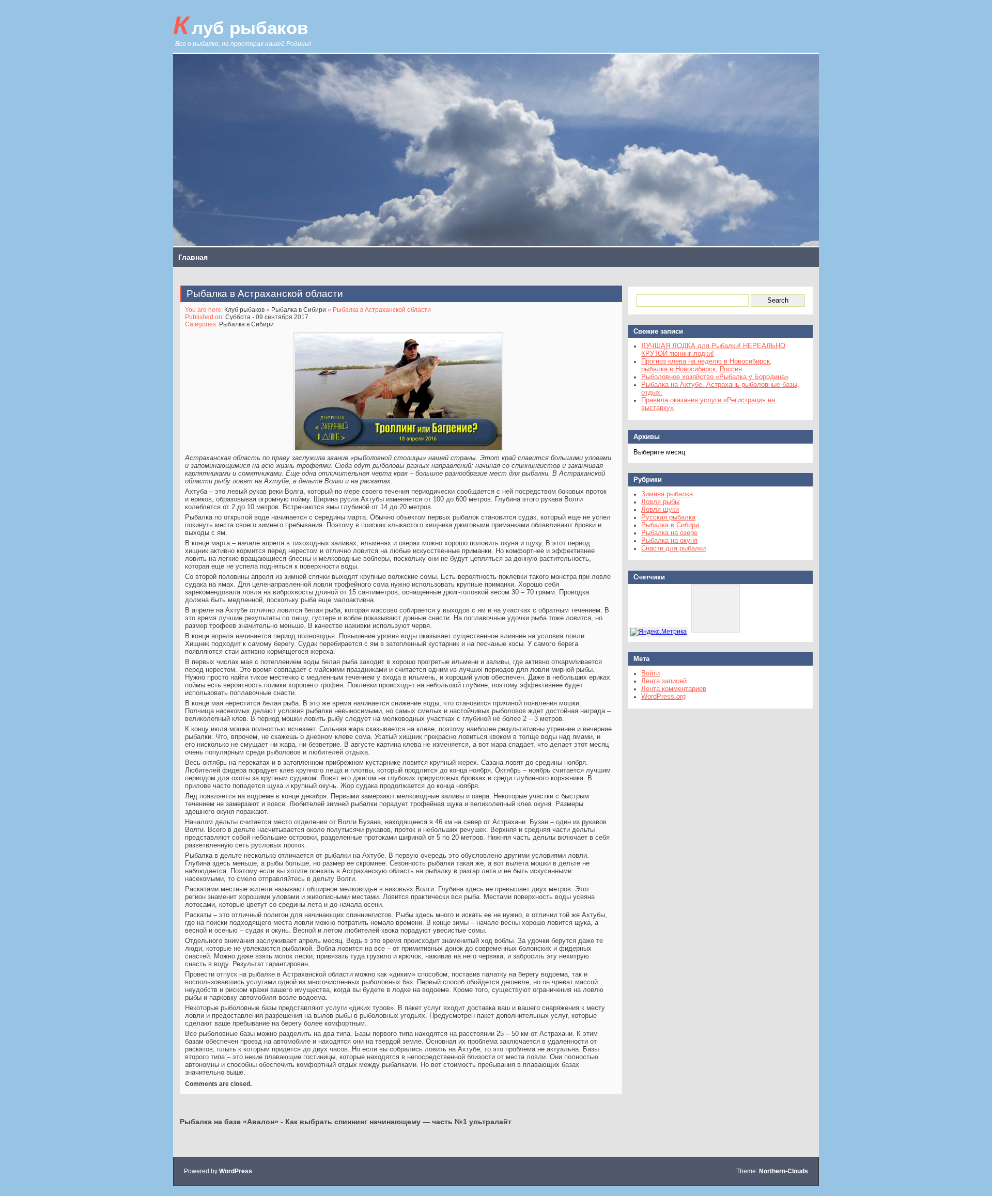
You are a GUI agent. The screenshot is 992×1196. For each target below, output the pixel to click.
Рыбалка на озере (669, 533)
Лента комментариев (673, 689)
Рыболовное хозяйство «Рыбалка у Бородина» (714, 377)
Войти (650, 673)
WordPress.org (663, 696)
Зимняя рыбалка (667, 494)
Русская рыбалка (668, 517)
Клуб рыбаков (240, 25)
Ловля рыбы (660, 502)
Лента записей (664, 681)
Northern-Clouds (783, 1171)
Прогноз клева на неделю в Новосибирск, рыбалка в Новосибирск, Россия (706, 365)
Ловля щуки (660, 509)
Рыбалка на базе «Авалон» (229, 1122)
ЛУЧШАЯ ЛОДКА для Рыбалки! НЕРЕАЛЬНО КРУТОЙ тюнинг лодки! (713, 349)
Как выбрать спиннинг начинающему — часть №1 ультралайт (398, 1122)
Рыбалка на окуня (669, 540)
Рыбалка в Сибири (298, 309)
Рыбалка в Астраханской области (265, 293)
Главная (193, 257)
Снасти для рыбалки (673, 548)
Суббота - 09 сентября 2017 (266, 317)
